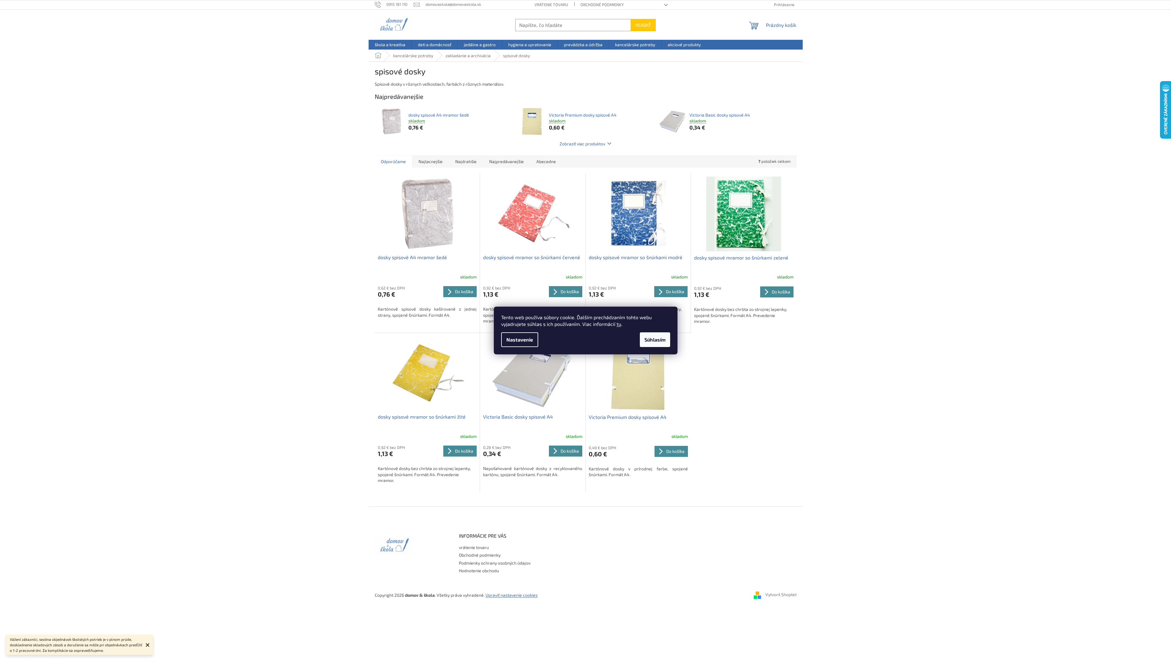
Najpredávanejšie (506, 161)
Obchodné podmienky (602, 4)
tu (619, 324)
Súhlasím (655, 339)
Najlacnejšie (430, 161)
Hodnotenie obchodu (479, 570)
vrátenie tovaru (551, 4)
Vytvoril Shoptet (781, 594)
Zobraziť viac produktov (582, 143)
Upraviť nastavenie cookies (512, 595)
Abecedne (546, 161)
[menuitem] (390, 45)
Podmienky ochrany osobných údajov (495, 563)
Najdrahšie (466, 161)
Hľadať (643, 25)
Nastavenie (519, 339)
